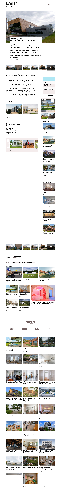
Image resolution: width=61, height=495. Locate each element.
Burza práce (43, 4)
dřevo (20, 262)
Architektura (24, 6)
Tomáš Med (18, 124)
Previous (11, 144)
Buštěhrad (24, 262)
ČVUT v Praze (15, 262)
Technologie (31, 6)
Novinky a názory (42, 6)
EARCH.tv (36, 4)
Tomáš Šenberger (11, 124)
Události (48, 6)
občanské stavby (21, 38)
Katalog (30, 4)
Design (36, 6)
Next (37, 144)
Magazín (24, 4)
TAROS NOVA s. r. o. (12, 59)
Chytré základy (14, 138)
